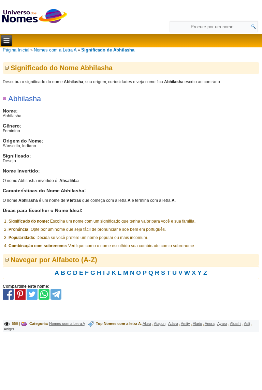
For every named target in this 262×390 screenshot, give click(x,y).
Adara (173, 323)
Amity (185, 323)
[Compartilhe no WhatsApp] (44, 298)
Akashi (235, 323)
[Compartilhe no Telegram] (55, 298)
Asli (247, 323)
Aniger (9, 329)
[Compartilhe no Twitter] (32, 298)
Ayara (222, 323)
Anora (210, 323)
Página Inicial (16, 49)
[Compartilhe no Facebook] (8, 298)
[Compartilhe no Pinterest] (20, 298)
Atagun (159, 323)
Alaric (197, 323)
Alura (147, 323)
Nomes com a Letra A (55, 49)
